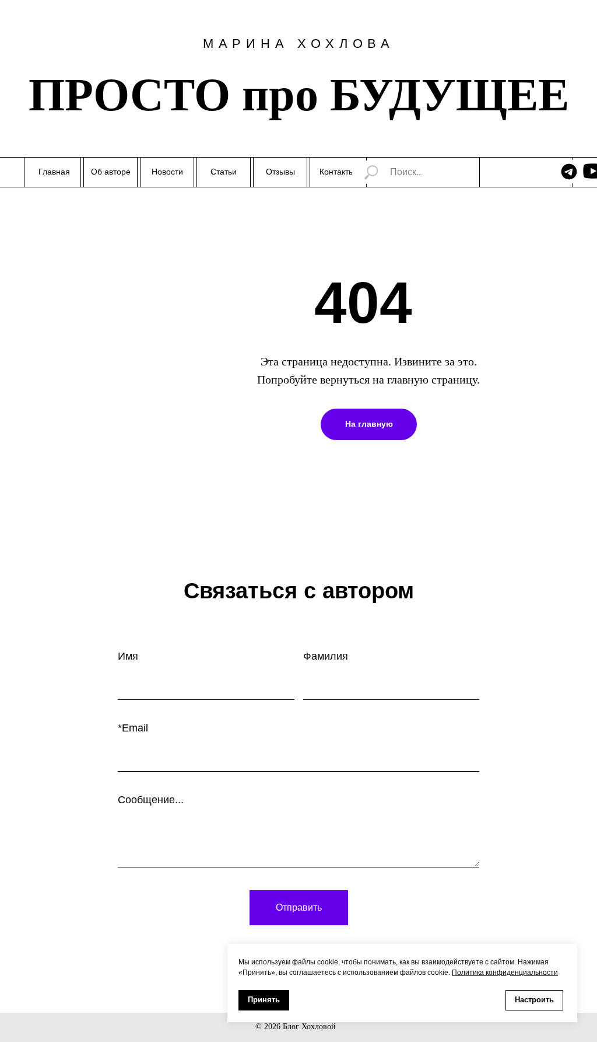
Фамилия (325, 656)
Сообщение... (151, 800)
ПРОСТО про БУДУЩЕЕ (299, 94)
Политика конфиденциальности (505, 972)
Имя (128, 656)
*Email (133, 728)
